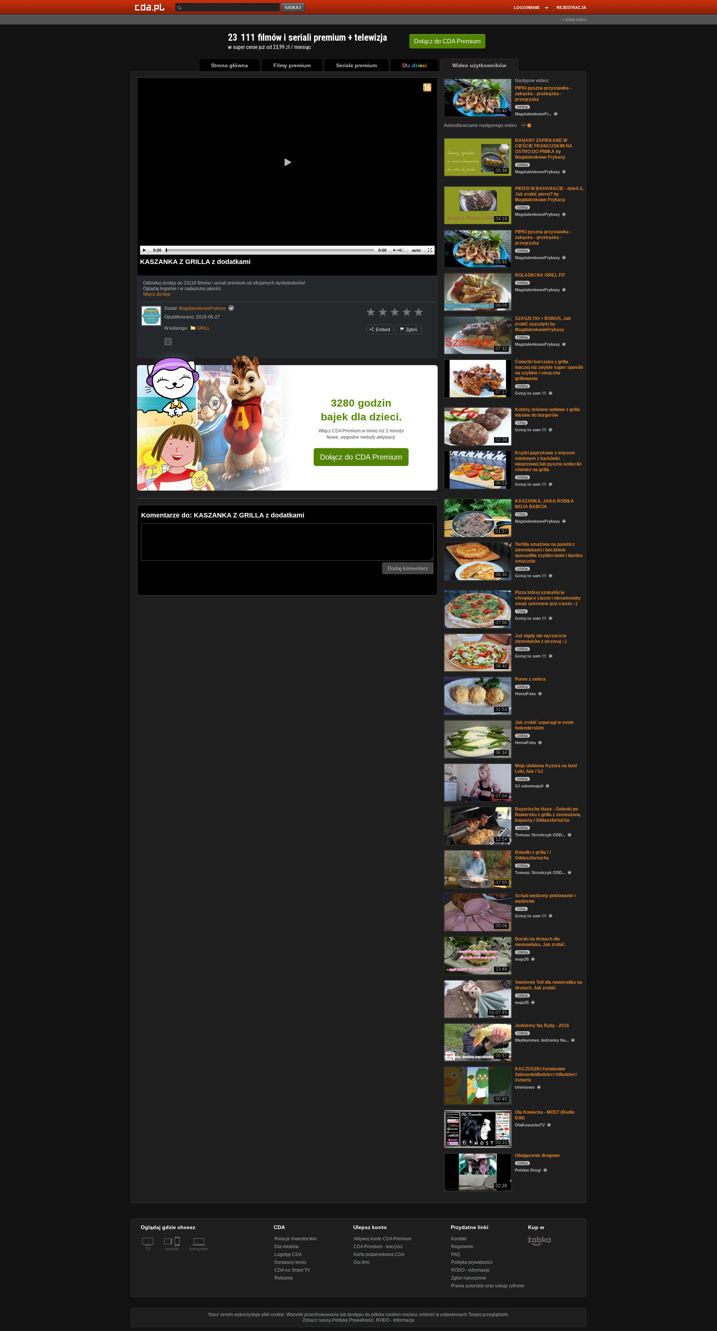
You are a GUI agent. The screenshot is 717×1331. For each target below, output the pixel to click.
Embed (382, 329)
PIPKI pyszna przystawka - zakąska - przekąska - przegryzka (543, 93)
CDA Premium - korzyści (378, 1246)
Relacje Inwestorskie (295, 1238)
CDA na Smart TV (292, 1270)
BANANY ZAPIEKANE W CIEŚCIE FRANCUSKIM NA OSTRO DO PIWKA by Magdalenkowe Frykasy (543, 149)
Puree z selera (530, 679)
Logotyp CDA (288, 1254)
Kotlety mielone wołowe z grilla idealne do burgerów (547, 412)
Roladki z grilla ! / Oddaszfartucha (533, 855)
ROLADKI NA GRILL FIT (540, 275)
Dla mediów (286, 1246)
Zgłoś (411, 329)
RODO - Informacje (395, 1320)
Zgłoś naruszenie (468, 1278)
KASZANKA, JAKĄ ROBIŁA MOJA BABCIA (544, 503)
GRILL (203, 328)
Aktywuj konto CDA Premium (383, 1238)
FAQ (455, 1254)
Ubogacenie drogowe (537, 1155)
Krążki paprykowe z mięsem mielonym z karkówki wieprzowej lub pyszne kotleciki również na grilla (548, 461)
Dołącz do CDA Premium (361, 457)
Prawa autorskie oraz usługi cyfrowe (487, 1285)
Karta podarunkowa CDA (379, 1254)
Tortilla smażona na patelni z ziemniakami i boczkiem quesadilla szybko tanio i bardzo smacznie (549, 553)
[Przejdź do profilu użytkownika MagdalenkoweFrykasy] (151, 316)
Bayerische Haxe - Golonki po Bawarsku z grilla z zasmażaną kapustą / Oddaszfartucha (547, 814)
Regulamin (462, 1246)
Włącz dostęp (156, 294)
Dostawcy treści (290, 1262)
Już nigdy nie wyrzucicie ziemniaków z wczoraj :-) (541, 638)
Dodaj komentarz (408, 568)
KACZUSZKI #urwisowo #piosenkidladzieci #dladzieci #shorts (546, 1074)
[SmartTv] (178, 1253)
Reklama (283, 1278)
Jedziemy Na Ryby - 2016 (542, 1025)
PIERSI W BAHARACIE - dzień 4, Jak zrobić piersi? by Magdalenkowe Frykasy (549, 194)
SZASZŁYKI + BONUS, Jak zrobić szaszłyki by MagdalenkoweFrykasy (543, 324)
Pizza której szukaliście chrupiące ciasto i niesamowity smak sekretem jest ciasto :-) (548, 598)
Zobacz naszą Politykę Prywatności (338, 1320)
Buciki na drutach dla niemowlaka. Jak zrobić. (540, 941)
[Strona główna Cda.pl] (151, 7)
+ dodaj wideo (574, 19)
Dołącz (447, 41)
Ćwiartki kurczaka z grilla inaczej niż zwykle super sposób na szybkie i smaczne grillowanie (549, 370)
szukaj (293, 8)
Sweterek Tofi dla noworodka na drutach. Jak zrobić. (548, 985)
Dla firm (361, 1262)
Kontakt (458, 1238)
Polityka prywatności (472, 1262)
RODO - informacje (470, 1270)
